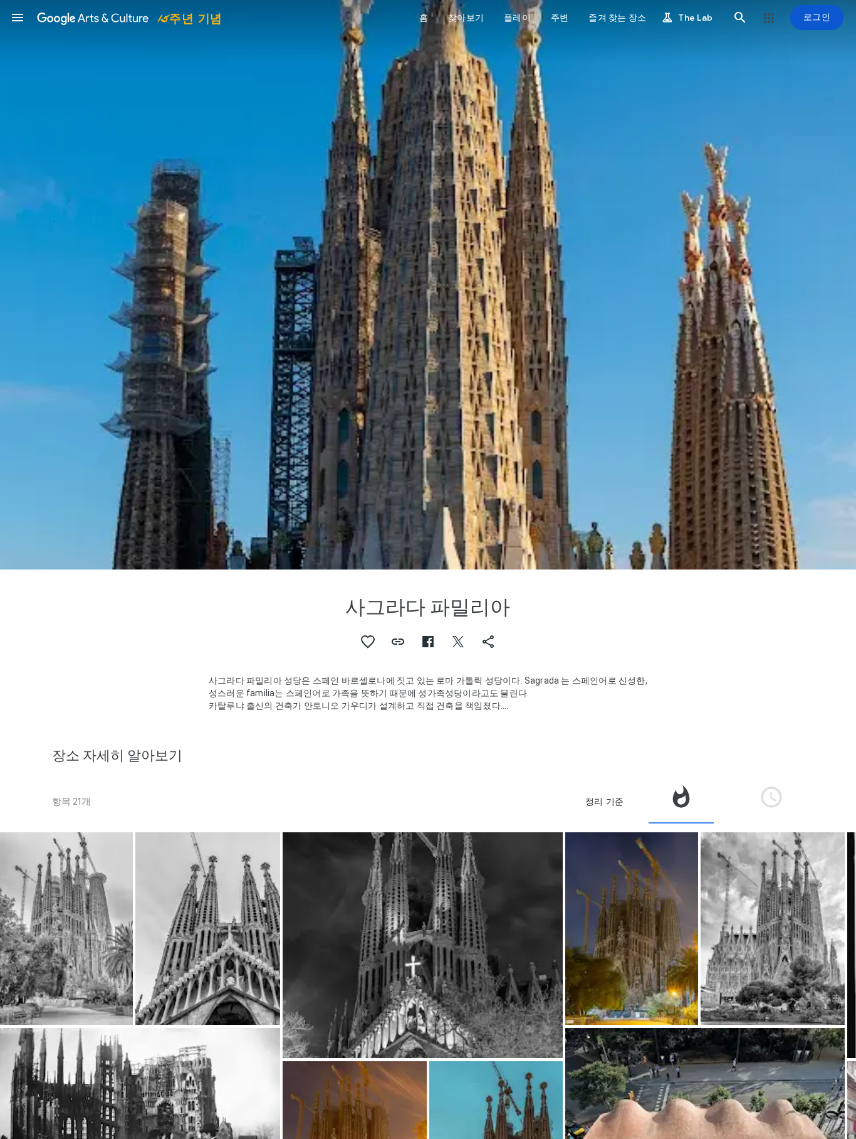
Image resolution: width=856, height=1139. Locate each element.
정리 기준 (604, 801)
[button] (18, 18)
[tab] (681, 802)
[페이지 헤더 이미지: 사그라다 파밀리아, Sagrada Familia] (428, 285)
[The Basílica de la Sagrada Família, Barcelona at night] (423, 945)
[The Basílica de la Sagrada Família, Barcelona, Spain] (66, 928)
